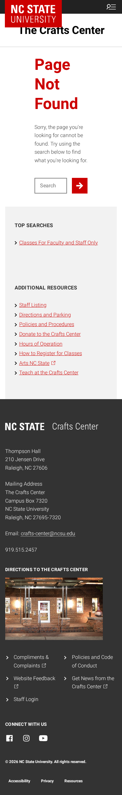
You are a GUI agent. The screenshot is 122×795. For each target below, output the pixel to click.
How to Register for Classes (50, 353)
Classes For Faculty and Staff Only (58, 243)
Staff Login (26, 699)
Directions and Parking (45, 315)
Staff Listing (33, 305)
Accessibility (19, 781)
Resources (73, 781)
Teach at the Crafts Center (48, 372)
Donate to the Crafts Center (50, 334)
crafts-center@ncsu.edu (48, 533)
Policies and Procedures (46, 324)
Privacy (47, 781)
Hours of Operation (40, 344)
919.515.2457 (21, 550)
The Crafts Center (61, 30)
